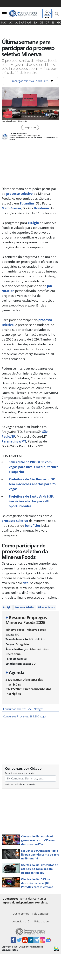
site (25, 583)
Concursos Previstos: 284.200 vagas (25, 716)
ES (53, 22)
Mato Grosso (11, 208)
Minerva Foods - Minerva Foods (26, 629)
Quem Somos (21, 913)
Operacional (13, 654)
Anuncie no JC (20, 921)
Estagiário (22, 644)
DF (47, 22)
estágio (33, 223)
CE (41, 22)
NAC (4, 22)
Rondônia (41, 208)
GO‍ (34, 663)
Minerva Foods (46, 607)
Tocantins (27, 203)
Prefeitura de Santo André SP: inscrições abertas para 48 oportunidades (31, 501)
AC (11, 22)
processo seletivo (19, 193)
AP (22, 22)
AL (16, 22)
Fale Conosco (40, 913)
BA (35, 22)
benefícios (33, 525)
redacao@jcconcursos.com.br (24, 135)
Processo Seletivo (24, 607)
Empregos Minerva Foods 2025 (28, 81)
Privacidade (41, 921)
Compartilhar (30, 127)
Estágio (7, 607)
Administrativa (39, 649)
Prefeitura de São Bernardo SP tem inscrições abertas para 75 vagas (32, 484)
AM (29, 22)
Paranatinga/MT (14, 441)
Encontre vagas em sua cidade (19, 773)
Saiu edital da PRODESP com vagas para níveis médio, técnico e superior (34, 467)
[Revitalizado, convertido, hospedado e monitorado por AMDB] (56, 948)
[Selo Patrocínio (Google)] (47, 13)
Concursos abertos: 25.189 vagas (23, 709)
